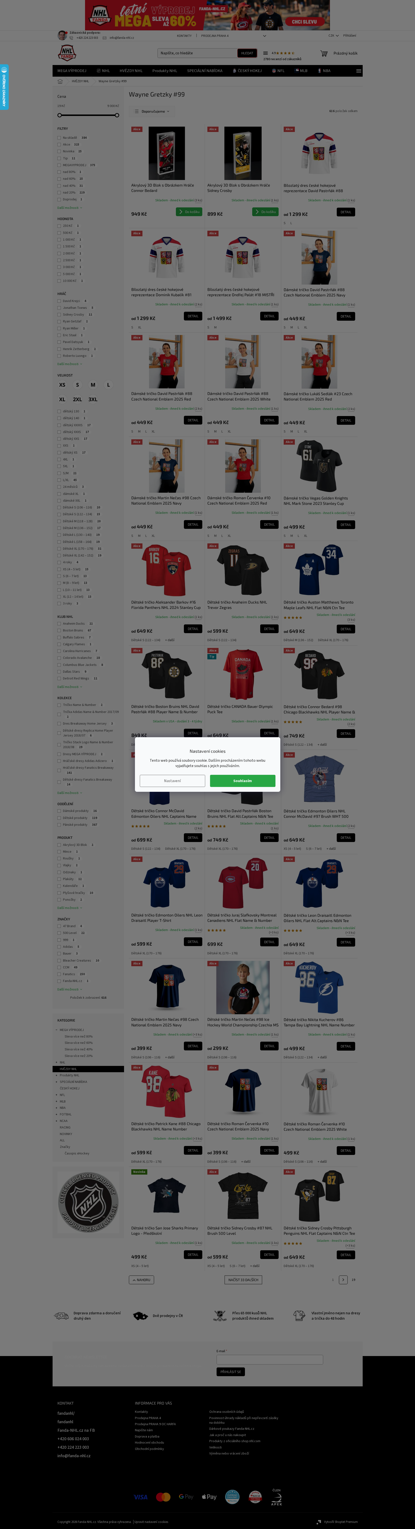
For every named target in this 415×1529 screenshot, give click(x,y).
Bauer (70, 953)
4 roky (70, 562)
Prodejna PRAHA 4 (214, 36)
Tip (69, 158)
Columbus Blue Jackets (83, 664)
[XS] (62, 385)
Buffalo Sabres (77, 637)
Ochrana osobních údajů (226, 1411)
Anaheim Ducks (78, 623)
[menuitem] (72, 71)
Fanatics (74, 974)
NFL (62, 1095)
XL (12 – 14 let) (77, 596)
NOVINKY (66, 1134)
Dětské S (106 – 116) (81, 507)
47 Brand (72, 926)
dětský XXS (75, 438)
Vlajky (70, 865)
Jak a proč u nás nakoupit (227, 1435)
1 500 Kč (72, 246)
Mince (70, 851)
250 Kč (71, 225)
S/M (70, 473)
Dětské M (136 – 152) (82, 528)
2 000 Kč (72, 253)
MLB (63, 1101)
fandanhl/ (66, 1413)
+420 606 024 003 (73, 1439)
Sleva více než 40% (79, 1049)
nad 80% (72, 172)
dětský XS (74, 452)
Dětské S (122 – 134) (81, 514)
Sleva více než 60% (79, 1042)
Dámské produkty (80, 811)
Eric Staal (73, 335)
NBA (63, 1107)
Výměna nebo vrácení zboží (229, 1453)
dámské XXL (74, 500)
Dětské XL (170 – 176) (82, 548)
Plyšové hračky (78, 893)
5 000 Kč (72, 274)
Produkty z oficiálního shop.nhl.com (234, 1441)
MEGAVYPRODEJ (79, 165)
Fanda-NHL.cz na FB (76, 1430)
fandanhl (65, 1422)
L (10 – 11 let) (76, 590)
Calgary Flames (77, 644)
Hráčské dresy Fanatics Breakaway (88, 770)
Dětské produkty (80, 818)
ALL (62, 1140)
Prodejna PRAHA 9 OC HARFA (155, 1424)
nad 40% (73, 185)
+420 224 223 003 (73, 1447)
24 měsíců (73, 486)
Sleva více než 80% (79, 1036)
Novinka (72, 151)
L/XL (70, 480)
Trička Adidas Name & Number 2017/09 (91, 714)
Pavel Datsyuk (76, 342)
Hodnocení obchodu (149, 1442)
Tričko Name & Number (82, 705)
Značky (65, 1147)
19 (353, 1279)
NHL (62, 1062)
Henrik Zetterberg (79, 349)
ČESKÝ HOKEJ (69, 1088)
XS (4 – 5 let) (75, 569)
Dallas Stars (74, 671)
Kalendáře (73, 885)
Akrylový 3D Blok (78, 844)
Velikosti (215, 1447)
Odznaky (72, 872)
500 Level (74, 933)
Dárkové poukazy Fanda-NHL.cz (231, 1428)
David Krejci (74, 301)
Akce (71, 144)
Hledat (247, 53)
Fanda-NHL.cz (75, 981)
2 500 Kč (72, 260)
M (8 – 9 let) (75, 583)
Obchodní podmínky (149, 1449)
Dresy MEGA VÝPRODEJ (82, 754)
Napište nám (144, 1430)
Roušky (71, 858)
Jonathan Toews (78, 307)
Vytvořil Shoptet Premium (341, 1522)
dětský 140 (74, 418)
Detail (346, 212)
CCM (70, 967)
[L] (108, 385)
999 (68, 940)
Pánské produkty (80, 824)
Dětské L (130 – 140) (81, 534)
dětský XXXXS (77, 425)
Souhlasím (242, 781)
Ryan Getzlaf (75, 321)
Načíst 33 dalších (243, 1280)
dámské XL (74, 493)
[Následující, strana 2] (343, 1280)
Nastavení (172, 781)
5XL (68, 466)
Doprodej (72, 199)
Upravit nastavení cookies (151, 1522)
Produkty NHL (69, 1075)
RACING (65, 1127)
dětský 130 (74, 411)
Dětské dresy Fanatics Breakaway (87, 782)
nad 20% (74, 192)
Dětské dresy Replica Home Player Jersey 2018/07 (88, 733)
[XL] (62, 399)
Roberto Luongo (78, 355)
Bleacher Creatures (81, 960)
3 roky (70, 603)
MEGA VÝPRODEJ (72, 1030)
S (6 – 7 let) (75, 576)
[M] (93, 385)
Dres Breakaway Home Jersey (88, 723)
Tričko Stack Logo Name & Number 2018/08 (88, 745)
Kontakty (184, 36)
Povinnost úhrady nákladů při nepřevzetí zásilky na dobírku (243, 1420)
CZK (332, 35)
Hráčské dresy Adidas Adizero (88, 761)
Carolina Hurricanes (80, 651)
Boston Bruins (77, 630)
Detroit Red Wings (80, 678)
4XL (68, 459)
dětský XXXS (76, 432)
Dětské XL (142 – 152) (82, 555)
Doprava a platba (147, 1436)
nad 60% (73, 178)
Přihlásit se (230, 1372)
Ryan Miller (74, 328)
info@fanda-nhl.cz (74, 1456)
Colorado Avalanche (81, 657)
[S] (77, 385)
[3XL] (93, 399)
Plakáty (72, 879)
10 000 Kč (73, 280)
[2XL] (77, 399)
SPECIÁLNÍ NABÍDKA (73, 1081)
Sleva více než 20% (79, 1056)
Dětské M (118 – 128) (82, 521)
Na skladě (75, 137)
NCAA (64, 1121)
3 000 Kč (72, 267)
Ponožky (72, 899)
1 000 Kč (72, 239)
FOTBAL (65, 1114)
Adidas (71, 946)
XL (139, 327)
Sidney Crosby (77, 314)
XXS (69, 445)
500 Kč (71, 232)
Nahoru (143, 1280)
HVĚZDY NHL (68, 1069)
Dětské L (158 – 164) (81, 542)
